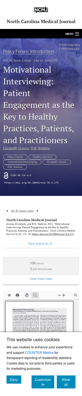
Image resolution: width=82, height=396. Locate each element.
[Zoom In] (63, 295)
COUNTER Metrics (39, 352)
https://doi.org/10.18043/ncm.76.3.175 (31, 182)
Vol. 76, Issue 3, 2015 (17, 60)
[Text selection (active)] (35, 295)
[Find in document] (75, 295)
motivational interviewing (22, 162)
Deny (15, 379)
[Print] (17, 295)
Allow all (68, 382)
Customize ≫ (44, 382)
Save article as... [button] (40, 243)
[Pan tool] (26, 295)
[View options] (9, 295)
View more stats (41, 279)
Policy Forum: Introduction (28, 51)
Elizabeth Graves (16, 148)
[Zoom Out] (59, 295)
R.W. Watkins (40, 148)
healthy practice (42, 157)
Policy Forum (15, 157)
